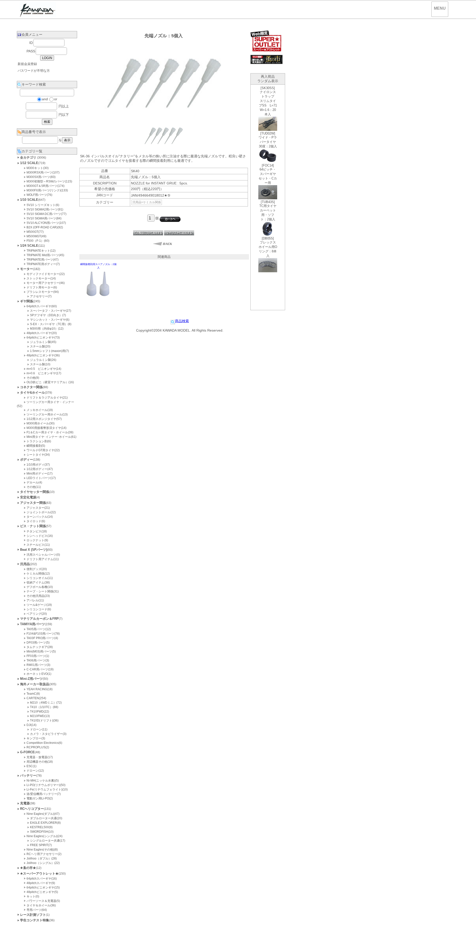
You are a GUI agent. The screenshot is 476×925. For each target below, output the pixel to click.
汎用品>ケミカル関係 (146, 202)
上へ (467, 917)
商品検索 (182, 321)
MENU (440, 8)
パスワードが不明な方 (34, 70)
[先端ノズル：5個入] (163, 147)
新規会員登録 (27, 64)
